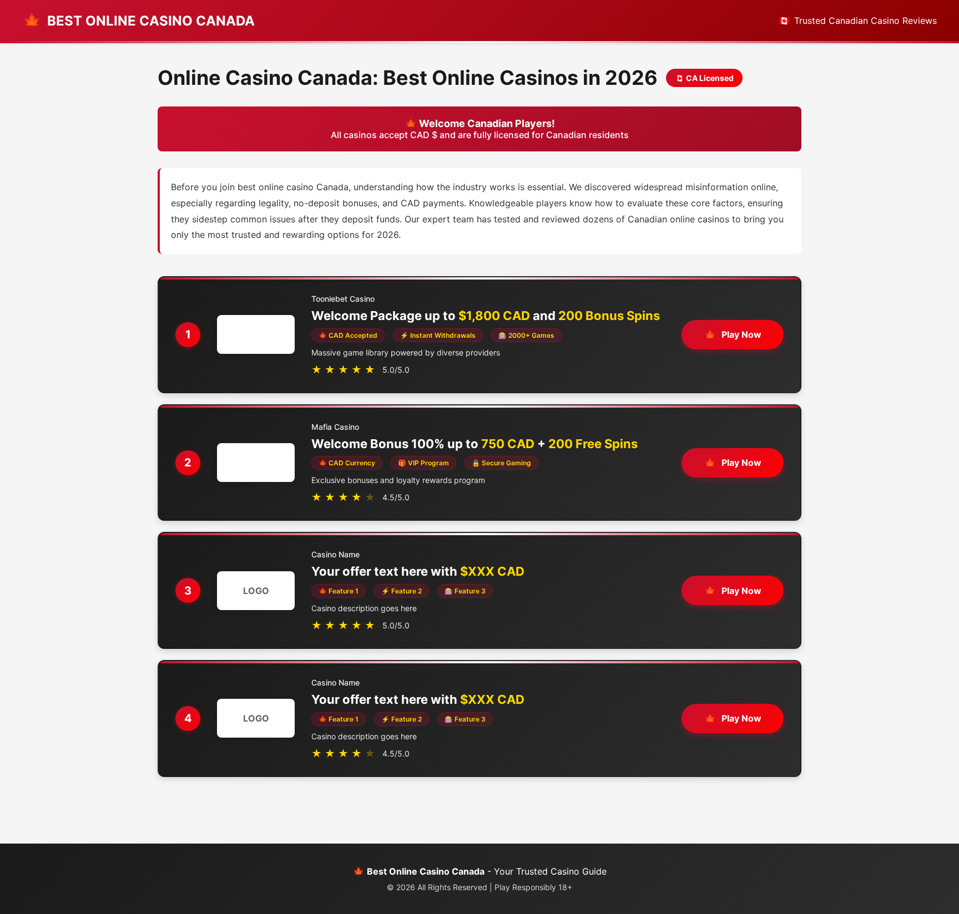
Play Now (741, 334)
